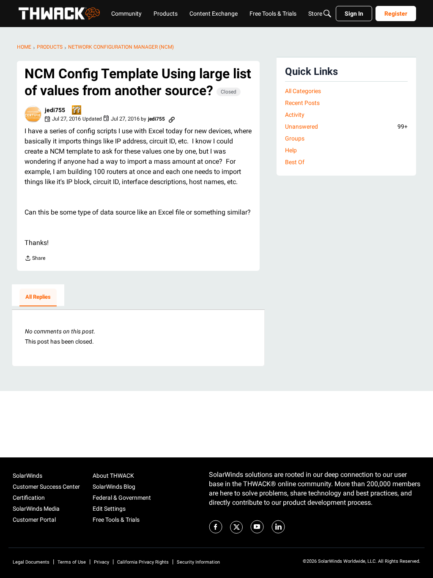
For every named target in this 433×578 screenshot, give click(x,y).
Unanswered (346, 126)
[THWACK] (59, 13)
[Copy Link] (172, 119)
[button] (33, 114)
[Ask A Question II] (77, 111)
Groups (294, 138)
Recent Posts (302, 102)
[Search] (327, 13)
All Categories (303, 91)
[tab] (38, 297)
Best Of (294, 162)
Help (291, 150)
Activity (294, 114)
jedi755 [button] (55, 110)
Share (35, 259)
